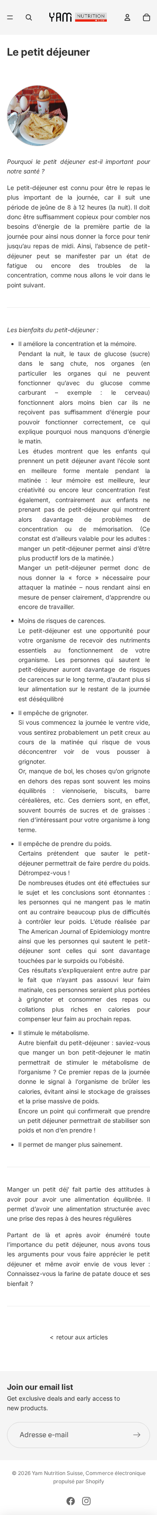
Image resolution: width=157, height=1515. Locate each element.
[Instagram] (86, 1501)
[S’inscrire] (137, 1435)
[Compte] (127, 17)
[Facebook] (70, 1501)
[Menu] (10, 17)
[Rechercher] (28, 17)
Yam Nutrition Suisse (57, 1473)
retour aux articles (79, 1337)
